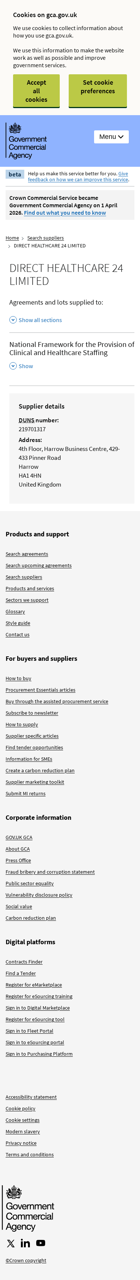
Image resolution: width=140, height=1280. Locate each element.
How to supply (22, 724)
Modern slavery (23, 1131)
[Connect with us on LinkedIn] (25, 1243)
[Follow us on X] (10, 1243)
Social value (19, 906)
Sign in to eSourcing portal (35, 1042)
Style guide (18, 623)
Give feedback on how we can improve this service (78, 176)
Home (12, 237)
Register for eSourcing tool (35, 1019)
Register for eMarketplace (34, 984)
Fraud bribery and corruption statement (50, 871)
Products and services (30, 588)
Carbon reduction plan (31, 917)
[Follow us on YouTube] (40, 1243)
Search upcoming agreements (39, 565)
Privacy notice (21, 1143)
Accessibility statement (31, 1097)
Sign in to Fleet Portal (29, 1030)
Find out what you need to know (65, 212)
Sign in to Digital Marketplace (38, 1007)
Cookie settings (23, 1120)
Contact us (17, 634)
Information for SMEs (29, 759)
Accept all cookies (36, 91)
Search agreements (27, 553)
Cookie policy (20, 1108)
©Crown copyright (26, 1260)
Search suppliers (45, 237)
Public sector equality (30, 883)
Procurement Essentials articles (40, 689)
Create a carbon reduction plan (40, 770)
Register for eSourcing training (39, 996)
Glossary (15, 611)
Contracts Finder (24, 961)
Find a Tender (21, 973)
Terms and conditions (30, 1154)
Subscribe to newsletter (32, 712)
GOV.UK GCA (19, 837)
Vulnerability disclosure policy (39, 894)
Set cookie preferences (98, 86)
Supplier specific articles (32, 735)
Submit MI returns (26, 793)
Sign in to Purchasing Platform (39, 1053)
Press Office (18, 860)
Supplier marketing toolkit (35, 782)
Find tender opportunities (34, 747)
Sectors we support (27, 600)
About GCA (18, 848)
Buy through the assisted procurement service (57, 701)
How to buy (18, 678)
